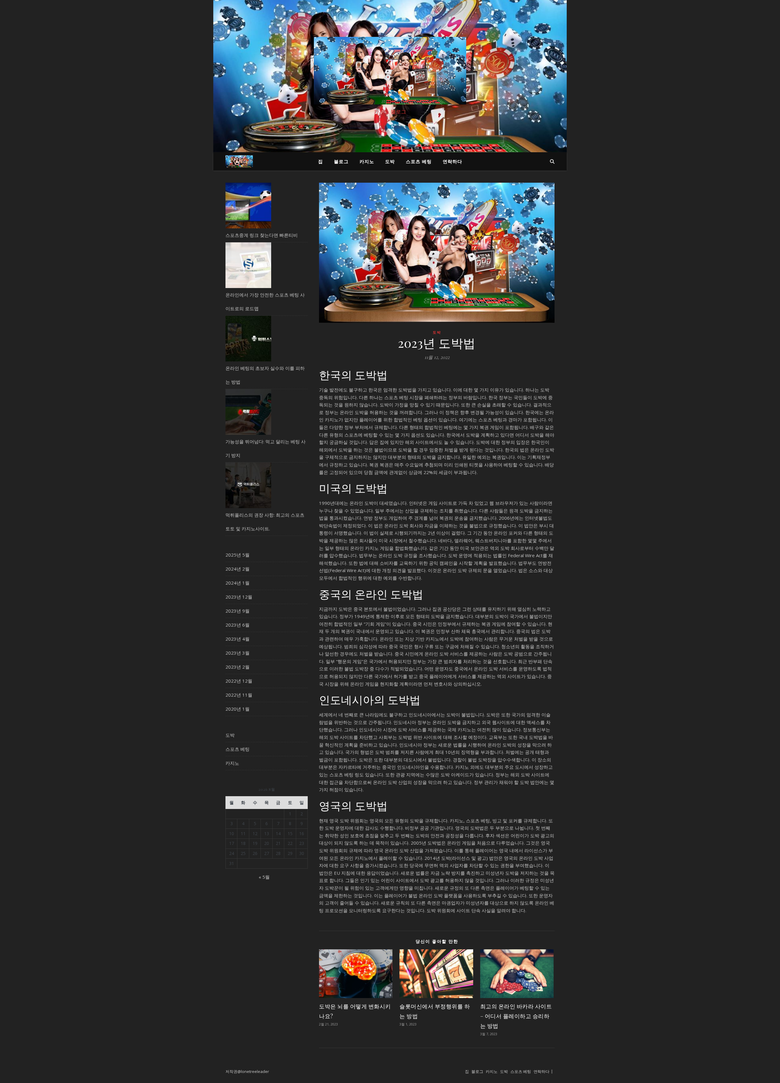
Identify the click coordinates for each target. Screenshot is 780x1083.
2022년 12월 (238, 681)
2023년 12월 (238, 597)
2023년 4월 (237, 639)
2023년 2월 (237, 667)
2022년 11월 (238, 695)
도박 (390, 161)
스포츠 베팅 (419, 161)
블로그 (341, 161)
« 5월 (264, 877)
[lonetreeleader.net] (390, 70)
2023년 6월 (237, 625)
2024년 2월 (237, 569)
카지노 (367, 161)
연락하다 (452, 161)
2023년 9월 (237, 611)
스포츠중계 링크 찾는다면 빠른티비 (261, 235)
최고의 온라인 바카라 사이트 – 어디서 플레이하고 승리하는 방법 (516, 1016)
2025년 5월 (237, 555)
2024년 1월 (237, 583)
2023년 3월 (237, 653)
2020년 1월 (237, 709)
